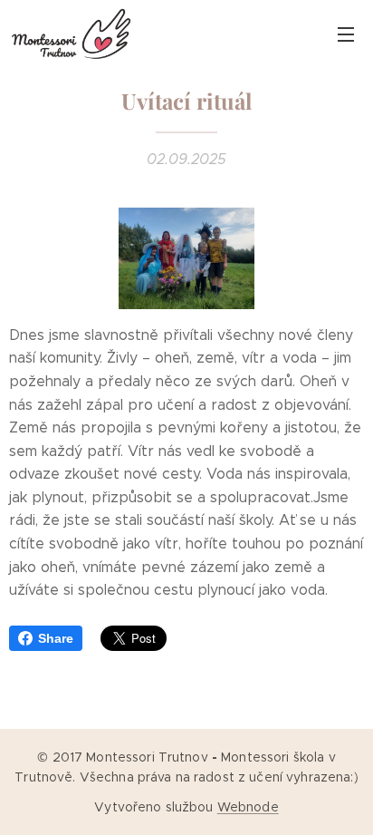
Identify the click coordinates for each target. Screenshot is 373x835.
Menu (346, 33)
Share (55, 638)
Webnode (248, 807)
